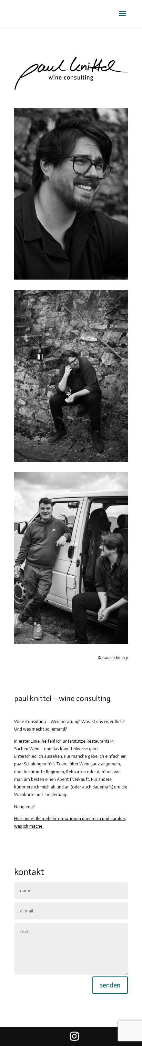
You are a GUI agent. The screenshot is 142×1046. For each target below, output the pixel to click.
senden (110, 985)
